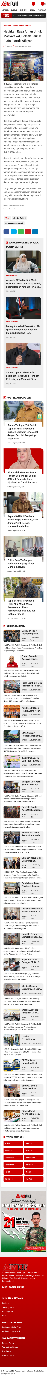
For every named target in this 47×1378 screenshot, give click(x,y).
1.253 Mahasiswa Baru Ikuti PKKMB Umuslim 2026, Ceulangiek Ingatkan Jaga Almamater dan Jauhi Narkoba (32, 759)
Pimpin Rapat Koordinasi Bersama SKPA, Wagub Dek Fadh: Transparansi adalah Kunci (32, 1112)
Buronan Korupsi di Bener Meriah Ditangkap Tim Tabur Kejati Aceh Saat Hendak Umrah (31, 859)
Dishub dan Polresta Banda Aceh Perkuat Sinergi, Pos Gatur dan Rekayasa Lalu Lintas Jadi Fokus (32, 910)
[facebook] (6, 231)
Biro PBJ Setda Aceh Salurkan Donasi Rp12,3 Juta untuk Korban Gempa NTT (31, 1087)
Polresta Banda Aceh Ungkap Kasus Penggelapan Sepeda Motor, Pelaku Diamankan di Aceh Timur (32, 808)
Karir (4, 1315)
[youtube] (20, 1292)
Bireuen (25, 690)
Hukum (32, 10)
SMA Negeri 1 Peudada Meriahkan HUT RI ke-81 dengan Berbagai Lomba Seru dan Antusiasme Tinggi (31, 734)
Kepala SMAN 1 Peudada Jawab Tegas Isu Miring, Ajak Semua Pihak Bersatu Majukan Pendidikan (22, 521)
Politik (7, 1172)
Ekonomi (23, 10)
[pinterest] (28, 231)
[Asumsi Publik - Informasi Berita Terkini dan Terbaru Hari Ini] (10, 6)
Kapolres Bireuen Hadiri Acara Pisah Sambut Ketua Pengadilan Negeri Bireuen (31, 709)
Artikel (5, 10)
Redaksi (5, 1303)
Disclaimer (7, 1351)
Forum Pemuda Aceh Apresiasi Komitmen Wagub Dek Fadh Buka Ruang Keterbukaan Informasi (31, 658)
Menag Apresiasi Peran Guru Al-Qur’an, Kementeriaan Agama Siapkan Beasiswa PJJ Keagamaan (23, 330)
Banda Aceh (11, 276)
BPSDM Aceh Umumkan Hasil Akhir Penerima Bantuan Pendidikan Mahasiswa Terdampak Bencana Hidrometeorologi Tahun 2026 (32, 1062)
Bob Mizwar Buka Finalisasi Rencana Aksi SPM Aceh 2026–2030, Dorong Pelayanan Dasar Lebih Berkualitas (32, 885)
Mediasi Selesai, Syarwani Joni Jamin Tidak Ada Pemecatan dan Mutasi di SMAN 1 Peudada (32, 987)
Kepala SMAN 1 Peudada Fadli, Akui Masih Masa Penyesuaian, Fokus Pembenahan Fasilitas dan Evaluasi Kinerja (21, 607)
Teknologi (9, 1179)
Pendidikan (9, 1165)
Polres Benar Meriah (22, 25)
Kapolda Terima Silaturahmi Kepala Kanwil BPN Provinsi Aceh (32, 935)
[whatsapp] (21, 231)
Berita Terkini (20, 218)
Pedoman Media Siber (11, 1327)
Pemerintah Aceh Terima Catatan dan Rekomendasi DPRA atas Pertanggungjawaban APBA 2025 (32, 834)
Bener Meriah (24, 866)
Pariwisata (42, 10)
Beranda (7, 25)
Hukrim (29, 1150)
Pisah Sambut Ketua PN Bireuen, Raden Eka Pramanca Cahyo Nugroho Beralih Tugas (32, 684)
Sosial (28, 1172)
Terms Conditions (10, 1347)
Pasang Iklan (7, 1311)
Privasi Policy (8, 1343)
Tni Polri (29, 1179)
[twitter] (14, 231)
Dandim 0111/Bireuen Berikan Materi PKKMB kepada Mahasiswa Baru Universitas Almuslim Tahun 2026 (30, 1038)
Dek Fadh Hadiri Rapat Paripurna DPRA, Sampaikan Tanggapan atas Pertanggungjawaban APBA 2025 (32, 632)
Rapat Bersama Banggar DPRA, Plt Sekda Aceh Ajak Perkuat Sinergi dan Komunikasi (31, 961)
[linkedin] (35, 231)
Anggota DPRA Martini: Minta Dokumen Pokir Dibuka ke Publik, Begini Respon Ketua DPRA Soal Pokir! (23, 283)
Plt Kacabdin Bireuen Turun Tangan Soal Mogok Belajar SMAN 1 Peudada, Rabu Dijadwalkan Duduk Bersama (22, 477)
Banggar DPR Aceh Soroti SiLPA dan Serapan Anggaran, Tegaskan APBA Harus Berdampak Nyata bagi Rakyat (31, 783)
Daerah (14, 10)
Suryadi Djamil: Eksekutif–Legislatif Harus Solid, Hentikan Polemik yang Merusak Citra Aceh (22, 376)
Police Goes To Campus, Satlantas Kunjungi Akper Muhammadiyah (20, 563)
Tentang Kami (8, 1307)
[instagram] (17, 1292)
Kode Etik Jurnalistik (11, 1331)
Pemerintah (30, 1158)
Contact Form (8, 1355)
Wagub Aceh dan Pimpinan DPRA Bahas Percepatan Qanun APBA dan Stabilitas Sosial (31, 1011)
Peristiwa (29, 1165)
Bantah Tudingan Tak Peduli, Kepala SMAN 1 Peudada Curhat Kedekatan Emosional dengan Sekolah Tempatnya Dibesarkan (22, 432)
